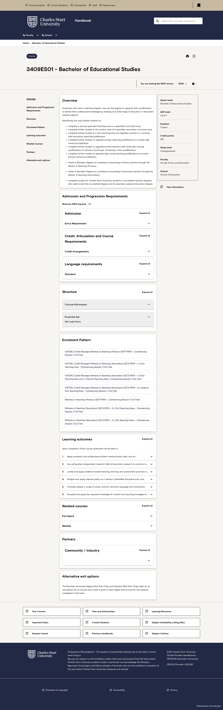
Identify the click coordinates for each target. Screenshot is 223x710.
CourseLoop (215, 706)
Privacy (173, 690)
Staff (94, 5)
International (80, 5)
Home (26, 43)
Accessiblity (119, 690)
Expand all (144, 213)
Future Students (37, 5)
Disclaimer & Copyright (57, 690)
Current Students (59, 5)
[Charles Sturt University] (46, 22)
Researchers (109, 5)
